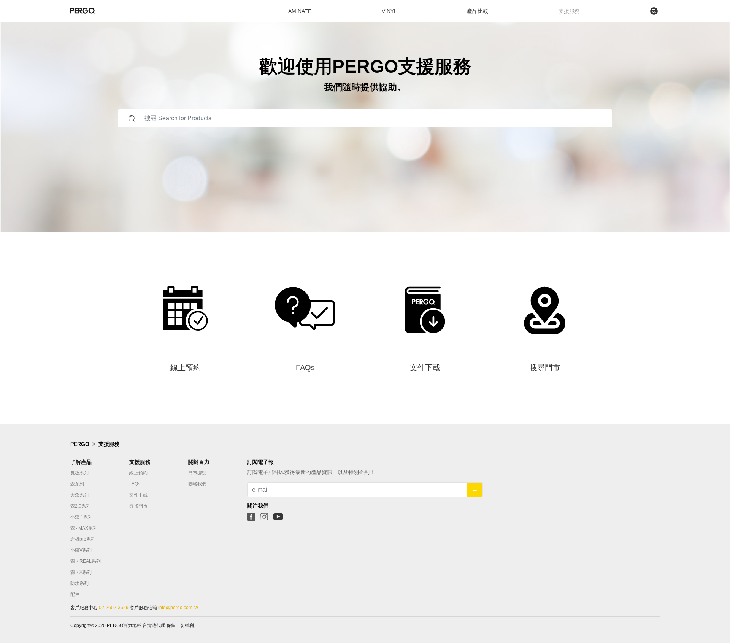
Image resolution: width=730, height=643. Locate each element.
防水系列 (79, 583)
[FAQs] (305, 389)
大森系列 (79, 495)
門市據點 (197, 473)
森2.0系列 (80, 506)
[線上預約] (185, 389)
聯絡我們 (197, 484)
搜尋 (621, 11)
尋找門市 (138, 506)
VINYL (389, 11)
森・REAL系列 (85, 561)
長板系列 (79, 473)
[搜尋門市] (544, 389)
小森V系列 (81, 550)
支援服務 (569, 11)
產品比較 (477, 11)
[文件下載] (425, 389)
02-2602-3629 (114, 607)
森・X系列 (81, 572)
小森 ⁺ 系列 (81, 517)
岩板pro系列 (82, 539)
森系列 (77, 484)
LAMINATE (298, 11)
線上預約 (138, 473)
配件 (74, 594)
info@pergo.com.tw (177, 607)
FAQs (134, 484)
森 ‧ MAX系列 (83, 528)
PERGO (79, 444)
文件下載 (138, 495)
